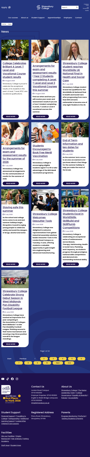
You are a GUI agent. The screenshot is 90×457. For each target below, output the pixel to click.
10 (47, 363)
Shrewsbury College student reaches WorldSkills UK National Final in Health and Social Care (75, 72)
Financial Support (8, 416)
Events (87, 10)
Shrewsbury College (69, 390)
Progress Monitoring (69, 416)
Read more (10, 116)
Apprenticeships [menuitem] (54, 18)
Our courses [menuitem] (13, 18)
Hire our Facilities (8, 436)
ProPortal (82, 416)
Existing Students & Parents (72, 418)
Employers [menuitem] (68, 18)
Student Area (16, 445)
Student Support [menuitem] (38, 18)
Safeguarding (14, 418)
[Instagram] (17, 379)
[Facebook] (12, 379)
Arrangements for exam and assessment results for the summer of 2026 (15, 155)
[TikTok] (8, 379)
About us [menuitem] (24, 18)
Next (58, 363)
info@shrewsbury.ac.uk (40, 403)
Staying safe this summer (13, 209)
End (69, 363)
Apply (4, 7)
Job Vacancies (86, 8)
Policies (64, 398)
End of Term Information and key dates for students (73, 145)
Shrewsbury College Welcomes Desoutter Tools (45, 217)
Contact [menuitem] (78, 18)
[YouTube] (2, 379)
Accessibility (73, 398)
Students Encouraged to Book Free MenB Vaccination (42, 151)
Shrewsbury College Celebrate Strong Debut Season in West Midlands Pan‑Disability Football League (15, 299)
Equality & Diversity (79, 395)
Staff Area (5, 445)
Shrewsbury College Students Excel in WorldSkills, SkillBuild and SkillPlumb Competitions (75, 219)
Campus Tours (86, 4)
